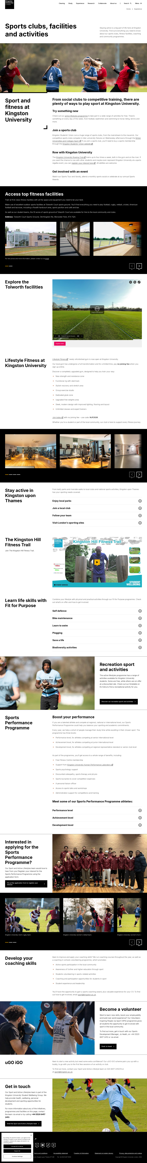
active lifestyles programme (76, 116)
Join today (56, 417)
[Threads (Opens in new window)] (54, 1145)
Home (128, 9)
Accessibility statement (61, 1153)
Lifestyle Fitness (59, 359)
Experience (80, 3)
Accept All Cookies (17, 1146)
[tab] (7, 266)
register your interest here (82, 163)
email (47, 258)
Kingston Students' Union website (77, 144)
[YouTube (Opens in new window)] (42, 1145)
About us (113, 3)
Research (91, 3)
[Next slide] (139, 266)
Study (70, 3)
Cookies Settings (17, 1156)
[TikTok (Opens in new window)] (48, 1145)
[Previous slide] (132, 266)
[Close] (31, 1135)
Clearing (62, 3)
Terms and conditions (40, 1153)
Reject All (17, 1151)
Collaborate (102, 3)
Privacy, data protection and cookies (130, 1153)
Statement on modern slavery (104, 1153)
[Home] (9, 4)
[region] (17, 1147)
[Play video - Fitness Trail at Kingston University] (97, 562)
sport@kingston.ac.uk (87, 995)
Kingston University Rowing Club (69, 157)
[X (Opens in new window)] (37, 1145)
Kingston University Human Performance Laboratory (89, 765)
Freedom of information (81, 1153)
